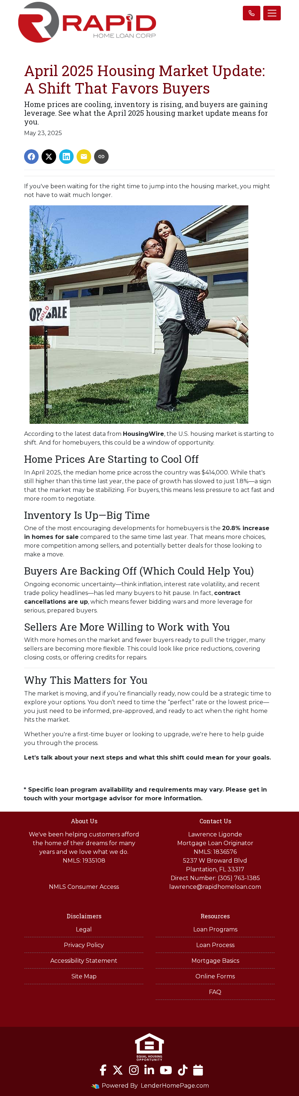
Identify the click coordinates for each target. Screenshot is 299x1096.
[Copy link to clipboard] (101, 156)
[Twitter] (117, 1070)
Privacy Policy (84, 945)
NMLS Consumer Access (84, 886)
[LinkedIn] (149, 1070)
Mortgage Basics (215, 960)
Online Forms (215, 976)
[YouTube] (166, 1070)
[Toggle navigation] (272, 13)
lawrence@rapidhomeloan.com (215, 886)
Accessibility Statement (83, 960)
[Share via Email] (84, 156)
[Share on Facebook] (31, 156)
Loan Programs (215, 929)
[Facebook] (103, 1070)
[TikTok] (182, 1070)
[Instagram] (134, 1070)
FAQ (215, 992)
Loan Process (215, 945)
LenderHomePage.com (175, 1085)
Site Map (84, 976)
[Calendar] (198, 1070)
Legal (84, 929)
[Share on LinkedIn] (66, 156)
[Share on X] (49, 156)
